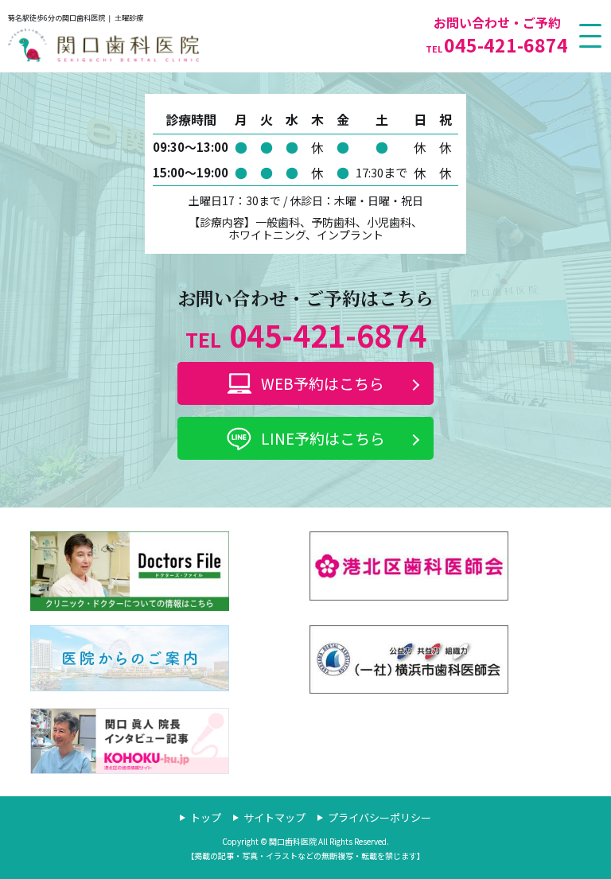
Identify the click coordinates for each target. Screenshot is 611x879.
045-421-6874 (497, 44)
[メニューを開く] (591, 36)
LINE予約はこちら (323, 438)
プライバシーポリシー (379, 817)
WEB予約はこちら (322, 383)
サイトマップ (274, 817)
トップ (205, 817)
